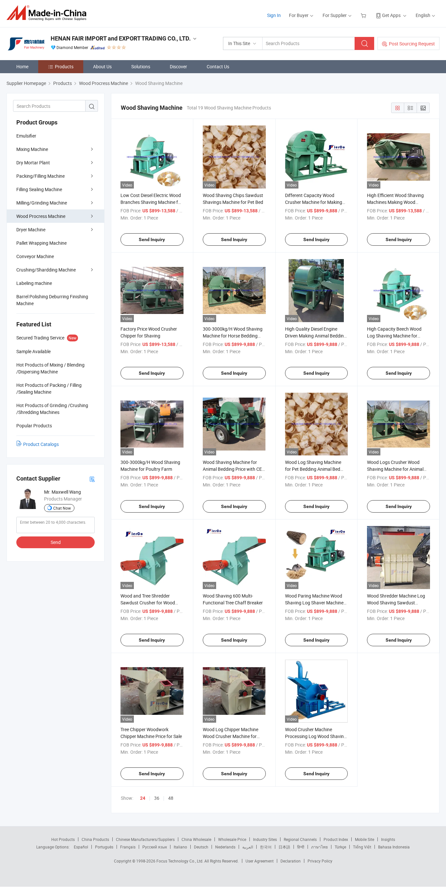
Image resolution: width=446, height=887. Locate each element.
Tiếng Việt (362, 846)
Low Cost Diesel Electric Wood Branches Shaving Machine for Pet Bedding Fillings (151, 202)
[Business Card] (92, 478)
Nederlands (225, 846)
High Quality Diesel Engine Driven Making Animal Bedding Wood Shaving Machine (315, 336)
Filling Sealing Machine (39, 189)
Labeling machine (34, 283)
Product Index (336, 839)
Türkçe (340, 846)
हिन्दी (300, 846)
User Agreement (260, 860)
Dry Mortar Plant (33, 162)
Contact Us (218, 66)
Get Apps (391, 15)
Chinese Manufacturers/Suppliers (145, 839)
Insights (388, 839)
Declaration (290, 860)
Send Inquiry (152, 239)
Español (81, 846)
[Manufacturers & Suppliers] (48, 13)
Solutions (140, 66)
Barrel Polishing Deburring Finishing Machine (52, 299)
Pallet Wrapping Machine (41, 243)
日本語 (284, 846)
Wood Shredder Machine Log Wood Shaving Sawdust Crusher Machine (396, 603)
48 (170, 798)
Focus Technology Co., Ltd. (180, 860)
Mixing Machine (32, 149)
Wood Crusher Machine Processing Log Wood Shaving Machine (315, 736)
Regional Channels (300, 839)
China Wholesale (196, 839)
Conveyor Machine (35, 256)
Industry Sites (265, 839)
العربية (247, 846)
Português (104, 846)
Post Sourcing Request (412, 44)
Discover (178, 66)
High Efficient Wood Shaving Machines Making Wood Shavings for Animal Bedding (396, 202)
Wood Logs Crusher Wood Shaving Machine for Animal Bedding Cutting (395, 469)
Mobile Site (364, 839)
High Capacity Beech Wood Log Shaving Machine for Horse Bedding (394, 336)
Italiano (180, 846)
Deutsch (201, 846)
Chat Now (62, 508)
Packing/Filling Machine (40, 176)
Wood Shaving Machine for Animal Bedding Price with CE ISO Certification (232, 469)
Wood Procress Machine (40, 216)
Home (22, 66)
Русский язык (154, 846)
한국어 (266, 846)
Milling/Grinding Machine (41, 203)
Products (64, 66)
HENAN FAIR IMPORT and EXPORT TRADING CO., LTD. (121, 38)
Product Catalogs (41, 444)
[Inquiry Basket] (364, 15)
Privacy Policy (320, 860)
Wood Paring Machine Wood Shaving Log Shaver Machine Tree (314, 603)
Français (127, 846)
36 (156, 798)
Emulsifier (26, 136)
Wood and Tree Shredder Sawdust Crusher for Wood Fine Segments (147, 603)
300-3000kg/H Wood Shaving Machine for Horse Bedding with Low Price (233, 336)
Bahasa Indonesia (394, 846)
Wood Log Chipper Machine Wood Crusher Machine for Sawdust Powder (230, 736)
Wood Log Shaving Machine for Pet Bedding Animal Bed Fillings (313, 469)
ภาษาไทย (319, 846)
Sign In (274, 15)
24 (142, 798)
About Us (102, 66)
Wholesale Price (232, 839)
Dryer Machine (30, 229)
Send (56, 542)
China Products (95, 839)
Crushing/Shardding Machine (46, 270)
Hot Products (63, 839)
